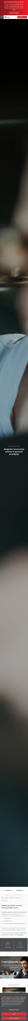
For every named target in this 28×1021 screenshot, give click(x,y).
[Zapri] (26, 995)
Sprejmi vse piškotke (14, 1018)
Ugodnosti (8, 890)
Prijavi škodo (14, 13)
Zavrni (14, 1014)
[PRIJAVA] (15, 17)
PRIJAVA (15, 17)
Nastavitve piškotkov (14, 1009)
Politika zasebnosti (10, 1006)
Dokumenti (19, 890)
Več (14, 972)
